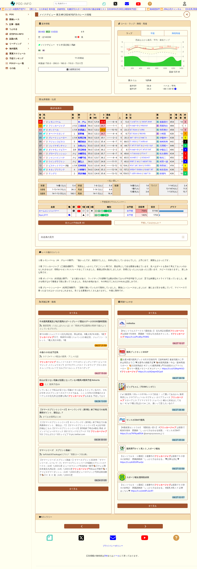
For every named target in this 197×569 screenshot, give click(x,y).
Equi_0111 (43, 215)
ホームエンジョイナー (49, 211)
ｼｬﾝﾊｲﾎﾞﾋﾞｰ (135, 157)
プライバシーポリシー (113, 545)
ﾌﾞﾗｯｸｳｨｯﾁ (143, 141)
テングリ (53, 173)
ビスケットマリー (57, 165)
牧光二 (162, 157)
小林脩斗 (82, 169)
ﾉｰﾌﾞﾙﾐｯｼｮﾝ (135, 153)
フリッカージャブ (57, 125)
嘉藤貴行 (162, 122)
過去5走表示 (56, 108)
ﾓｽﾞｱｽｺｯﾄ (134, 129)
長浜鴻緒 (82, 173)
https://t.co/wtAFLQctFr (142, 491)
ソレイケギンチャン (58, 145)
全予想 (130, 211)
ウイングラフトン (57, 161)
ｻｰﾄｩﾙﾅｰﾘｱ (134, 125)
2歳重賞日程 (74, 69)
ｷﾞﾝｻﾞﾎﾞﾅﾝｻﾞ (146, 149)
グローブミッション (58, 153)
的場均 (162, 173)
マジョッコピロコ (57, 141)
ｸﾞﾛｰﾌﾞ (144, 153)
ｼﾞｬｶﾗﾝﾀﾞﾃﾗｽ (146, 161)
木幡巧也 (82, 157)
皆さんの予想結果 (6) (75, 222)
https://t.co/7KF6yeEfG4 (131, 433)
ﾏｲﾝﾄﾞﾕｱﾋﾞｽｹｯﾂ (136, 165)
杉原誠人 (82, 129)
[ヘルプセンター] (150, 4)
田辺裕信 (82, 149)
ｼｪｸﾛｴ (142, 129)
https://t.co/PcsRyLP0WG (137, 337)
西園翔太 (162, 125)
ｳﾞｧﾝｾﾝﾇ (133, 141)
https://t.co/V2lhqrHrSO (173, 368)
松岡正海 (82, 137)
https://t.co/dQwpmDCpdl (150, 371)
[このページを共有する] (187, 14)
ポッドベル (54, 129)
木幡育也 (82, 153)
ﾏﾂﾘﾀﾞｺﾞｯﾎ (134, 161)
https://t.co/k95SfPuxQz (131, 462)
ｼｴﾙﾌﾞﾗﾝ (147, 173)
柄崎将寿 (162, 141)
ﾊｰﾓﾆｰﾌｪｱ (149, 145)
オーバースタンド (57, 133)
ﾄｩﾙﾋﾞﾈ (143, 137)
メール (116, 555)
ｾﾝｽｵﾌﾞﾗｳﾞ (149, 169)
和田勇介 (162, 129)
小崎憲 (162, 133)
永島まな (82, 145)
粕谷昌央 (162, 169)
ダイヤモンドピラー (58, 149)
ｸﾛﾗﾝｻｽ (142, 133)
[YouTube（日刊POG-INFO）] (138, 4)
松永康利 (162, 153)
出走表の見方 (47, 237)
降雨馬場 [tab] (176, 33)
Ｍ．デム (82, 122)
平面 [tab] (153, 33)
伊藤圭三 (162, 149)
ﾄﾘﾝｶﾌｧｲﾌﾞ (146, 157)
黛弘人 (81, 161)
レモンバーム (55, 122)
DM (105, 555)
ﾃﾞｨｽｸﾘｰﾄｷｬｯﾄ (136, 173)
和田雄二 (162, 165)
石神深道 (82, 165)
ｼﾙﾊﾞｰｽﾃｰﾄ (134, 137)
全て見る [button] (73, 313)
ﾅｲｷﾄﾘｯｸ (144, 125)
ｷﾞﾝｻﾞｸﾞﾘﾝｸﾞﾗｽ (136, 145)
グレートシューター (58, 137)
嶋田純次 (82, 141)
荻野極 (81, 133)
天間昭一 (162, 145)
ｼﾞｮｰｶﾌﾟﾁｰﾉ (135, 122)
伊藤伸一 (162, 137)
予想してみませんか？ (151, 222)
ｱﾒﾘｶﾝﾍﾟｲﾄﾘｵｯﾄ (136, 169)
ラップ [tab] (129, 33)
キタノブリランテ (57, 169)
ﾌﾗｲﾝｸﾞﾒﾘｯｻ (146, 122)
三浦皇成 (82, 125)
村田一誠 (162, 161)
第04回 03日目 (48, 31)
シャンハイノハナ (57, 157)
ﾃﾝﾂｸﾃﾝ (148, 165)
